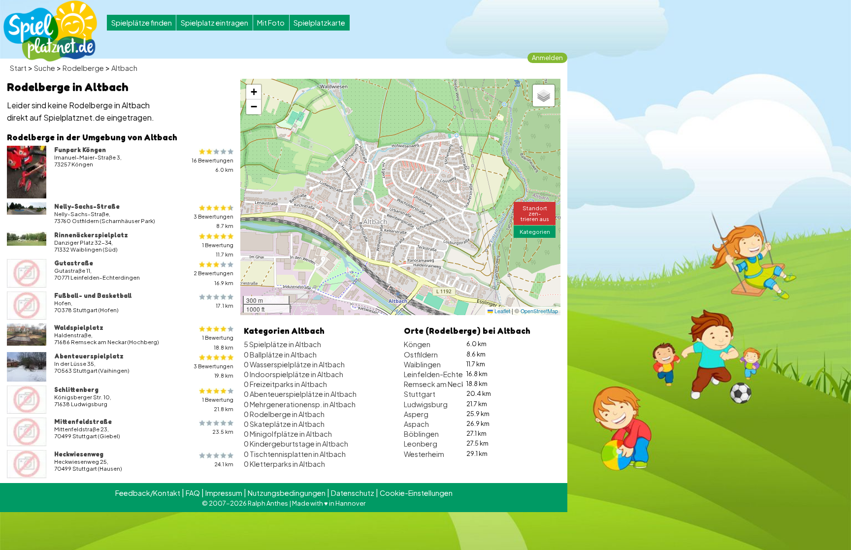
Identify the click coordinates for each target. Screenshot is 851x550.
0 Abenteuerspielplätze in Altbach (300, 393)
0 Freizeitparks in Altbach (285, 384)
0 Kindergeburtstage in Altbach (296, 443)
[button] (253, 92)
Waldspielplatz (78, 327)
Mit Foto (271, 22)
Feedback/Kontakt (147, 492)
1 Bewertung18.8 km (217, 342)
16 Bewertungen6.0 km (212, 165)
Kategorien (535, 231)
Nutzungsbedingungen (287, 492)
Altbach (124, 68)
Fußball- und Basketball (93, 295)
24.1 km (223, 464)
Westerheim (424, 454)
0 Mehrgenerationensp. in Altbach (300, 404)
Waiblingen (422, 364)
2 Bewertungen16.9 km (213, 278)
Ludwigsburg (426, 404)
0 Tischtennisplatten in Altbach (295, 454)
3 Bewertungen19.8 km (213, 371)
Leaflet (501, 311)
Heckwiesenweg (78, 454)
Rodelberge (83, 68)
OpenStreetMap (539, 311)
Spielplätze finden (141, 22)
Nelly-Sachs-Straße (87, 206)
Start (18, 68)
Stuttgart (419, 393)
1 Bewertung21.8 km (217, 404)
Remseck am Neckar (438, 384)
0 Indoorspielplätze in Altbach (293, 374)
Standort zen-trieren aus (535, 213)
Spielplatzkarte (319, 22)
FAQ (193, 492)
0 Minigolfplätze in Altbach (288, 433)
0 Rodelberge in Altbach (284, 414)
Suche (44, 68)
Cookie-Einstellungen (416, 492)
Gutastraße (73, 263)
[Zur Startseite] (50, 31)
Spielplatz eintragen (214, 22)
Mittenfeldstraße (83, 421)
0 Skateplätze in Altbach (284, 424)
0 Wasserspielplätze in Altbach (294, 364)
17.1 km (224, 305)
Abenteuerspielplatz (89, 356)
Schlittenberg (76, 389)
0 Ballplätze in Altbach (280, 354)
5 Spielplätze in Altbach (282, 344)
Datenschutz (352, 492)
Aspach (416, 424)
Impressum (223, 492)
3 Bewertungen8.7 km (213, 221)
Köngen (417, 344)
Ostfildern (421, 354)
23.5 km (222, 431)
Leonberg (420, 443)
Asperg (416, 414)
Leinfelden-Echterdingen (446, 374)
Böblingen (421, 433)
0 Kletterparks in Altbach (284, 463)
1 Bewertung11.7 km (217, 250)
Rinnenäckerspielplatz (91, 235)
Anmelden (547, 58)
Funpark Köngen (80, 150)
